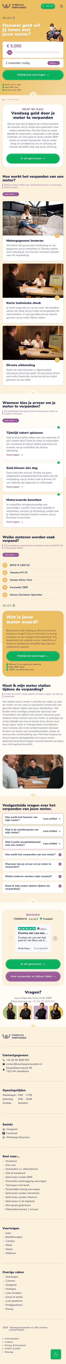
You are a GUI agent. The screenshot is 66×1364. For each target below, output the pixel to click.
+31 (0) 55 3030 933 (43, 1001)
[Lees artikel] (33, 818)
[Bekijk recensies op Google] (8, 18)
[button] (61, 6)
